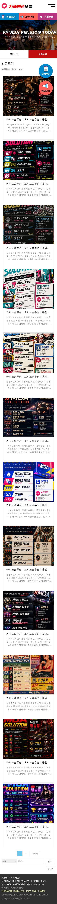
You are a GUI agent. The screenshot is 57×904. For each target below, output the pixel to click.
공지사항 (14, 54)
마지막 (35, 853)
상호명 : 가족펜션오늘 (11, 877)
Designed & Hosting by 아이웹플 (16, 898)
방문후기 (43, 54)
